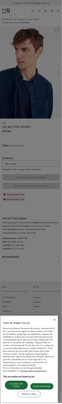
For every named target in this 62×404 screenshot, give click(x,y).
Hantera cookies (29, 394)
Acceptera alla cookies (16, 385)
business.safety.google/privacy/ (34, 370)
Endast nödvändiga (42, 386)
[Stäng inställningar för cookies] (54, 320)
